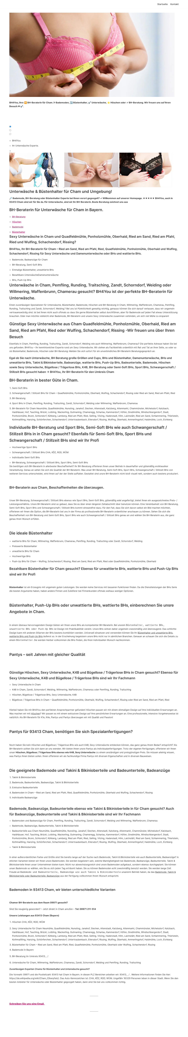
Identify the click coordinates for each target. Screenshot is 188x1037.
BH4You (16, 140)
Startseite (162, 4)
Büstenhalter (18, 232)
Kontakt (174, 4)
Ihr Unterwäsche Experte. (25, 145)
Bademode (17, 226)
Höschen (16, 221)
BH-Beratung (18, 216)
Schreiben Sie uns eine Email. (26, 1003)
